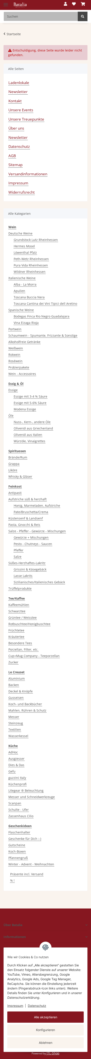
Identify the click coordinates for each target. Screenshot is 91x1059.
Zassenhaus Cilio (20, 816)
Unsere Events (20, 109)
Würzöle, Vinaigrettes (29, 441)
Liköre (12, 470)
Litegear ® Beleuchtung (26, 790)
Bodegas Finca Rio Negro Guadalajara (41, 316)
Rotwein (14, 354)
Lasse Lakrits (23, 576)
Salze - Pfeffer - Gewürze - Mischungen (37, 531)
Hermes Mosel (24, 246)
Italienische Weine (22, 278)
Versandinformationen (27, 173)
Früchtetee (16, 630)
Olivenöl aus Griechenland (33, 428)
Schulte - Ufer (18, 810)
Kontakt (15, 100)
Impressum (15, 1006)
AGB (12, 155)
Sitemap (15, 164)
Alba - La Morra (25, 284)
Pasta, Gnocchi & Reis (24, 525)
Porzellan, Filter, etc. (23, 649)
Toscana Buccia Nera (29, 297)
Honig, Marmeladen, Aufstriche (37, 505)
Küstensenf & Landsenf (25, 518)
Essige (13, 390)
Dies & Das (16, 765)
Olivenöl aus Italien (28, 435)
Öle (10, 415)
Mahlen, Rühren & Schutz (27, 710)
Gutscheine (16, 845)
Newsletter (18, 91)
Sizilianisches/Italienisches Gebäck (39, 582)
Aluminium (16, 678)
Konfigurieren (45, 1030)
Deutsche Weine (20, 233)
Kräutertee (16, 637)
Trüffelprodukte (20, 588)
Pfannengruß (18, 858)
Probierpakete (18, 367)
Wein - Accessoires (22, 374)
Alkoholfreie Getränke (24, 342)
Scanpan (14, 803)
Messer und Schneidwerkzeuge (31, 797)
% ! (12, 880)
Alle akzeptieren (45, 1017)
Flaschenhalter (19, 832)
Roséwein (15, 361)
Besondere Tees (20, 643)
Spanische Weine (21, 310)
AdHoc (13, 752)
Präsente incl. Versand (26, 874)
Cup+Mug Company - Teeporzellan (34, 656)
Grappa (13, 464)
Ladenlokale (18, 82)
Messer (13, 717)
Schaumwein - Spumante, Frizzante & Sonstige (42, 335)
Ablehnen (45, 1042)
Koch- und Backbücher (25, 704)
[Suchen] (82, 16)
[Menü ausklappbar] (6, 3)
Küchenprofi (17, 784)
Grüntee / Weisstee (22, 617)
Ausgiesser (16, 758)
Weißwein (15, 348)
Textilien (14, 729)
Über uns (16, 128)
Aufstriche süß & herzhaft (27, 499)
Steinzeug (15, 723)
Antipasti (15, 493)
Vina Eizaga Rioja (26, 323)
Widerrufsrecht (21, 192)
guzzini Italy (17, 778)
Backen (13, 685)
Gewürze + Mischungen (31, 537)
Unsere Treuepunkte (26, 119)
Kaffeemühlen (18, 605)
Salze (17, 556)
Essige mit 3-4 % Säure (30, 396)
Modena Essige (25, 409)
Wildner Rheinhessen (30, 272)
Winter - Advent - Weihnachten (31, 864)
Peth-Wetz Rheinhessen (31, 259)
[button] (65, 4)
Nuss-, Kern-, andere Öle (32, 422)
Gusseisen (16, 698)
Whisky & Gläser (20, 476)
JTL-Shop (53, 1053)
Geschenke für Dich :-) (24, 839)
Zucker (13, 662)
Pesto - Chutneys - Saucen (33, 544)
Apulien (19, 291)
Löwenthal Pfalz (25, 252)
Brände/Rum (17, 457)
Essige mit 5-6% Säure (30, 403)
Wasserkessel (18, 736)
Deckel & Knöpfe (20, 691)
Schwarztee (16, 611)
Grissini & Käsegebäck (30, 569)
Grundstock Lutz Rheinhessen (36, 240)
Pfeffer (18, 550)
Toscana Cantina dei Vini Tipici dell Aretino (45, 303)
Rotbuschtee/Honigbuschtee (29, 624)
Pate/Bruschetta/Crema (31, 512)
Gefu (11, 771)
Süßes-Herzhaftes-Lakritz (27, 563)
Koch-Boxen (17, 851)
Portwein (14, 329)
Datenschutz (37, 1006)
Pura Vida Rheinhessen (31, 265)
